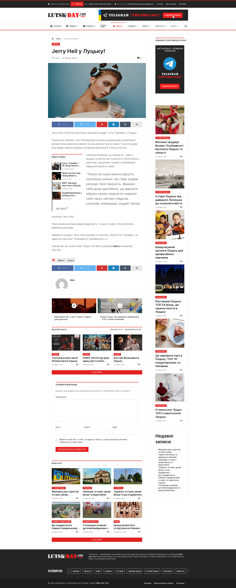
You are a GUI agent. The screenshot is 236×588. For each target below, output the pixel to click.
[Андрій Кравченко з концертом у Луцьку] (56, 196)
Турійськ (118, 488)
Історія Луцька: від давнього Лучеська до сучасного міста (168, 200)
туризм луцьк (125, 571)
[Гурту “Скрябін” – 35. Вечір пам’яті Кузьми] (56, 166)
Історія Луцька (162, 138)
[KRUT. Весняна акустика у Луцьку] (56, 186)
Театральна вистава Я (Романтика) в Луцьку (65, 359)
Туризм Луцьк (59, 488)
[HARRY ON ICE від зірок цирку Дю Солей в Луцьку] (97, 342)
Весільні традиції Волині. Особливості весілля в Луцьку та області (169, 147)
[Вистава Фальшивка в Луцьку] (128, 342)
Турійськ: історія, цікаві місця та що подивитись (128, 493)
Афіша (58, 39)
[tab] (117, 330)
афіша (61, 260)
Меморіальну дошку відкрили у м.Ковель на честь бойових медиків (137, 4)
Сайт (114, 427)
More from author (133, 329)
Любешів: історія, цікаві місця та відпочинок (97, 493)
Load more (97, 372)
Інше (117, 521)
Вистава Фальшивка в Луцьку (126, 359)
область (171, 571)
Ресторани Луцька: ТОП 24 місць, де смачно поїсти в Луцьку (168, 306)
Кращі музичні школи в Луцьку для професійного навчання (169, 252)
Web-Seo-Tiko (102, 583)
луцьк (70, 260)
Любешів (87, 488)
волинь (183, 571)
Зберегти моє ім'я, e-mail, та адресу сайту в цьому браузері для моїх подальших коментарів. (93, 440)
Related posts (117, 329)
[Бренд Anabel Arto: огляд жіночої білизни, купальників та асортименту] (128, 510)
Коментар (61, 397)
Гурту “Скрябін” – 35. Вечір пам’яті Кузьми (70, 164)
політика (158, 571)
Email (87, 427)
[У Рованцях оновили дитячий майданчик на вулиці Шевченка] (97, 510)
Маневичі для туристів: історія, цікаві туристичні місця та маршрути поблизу (65, 493)
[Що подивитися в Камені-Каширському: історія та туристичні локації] (66, 510)
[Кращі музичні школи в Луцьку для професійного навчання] (169, 224)
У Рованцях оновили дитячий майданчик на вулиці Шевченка (96, 527)
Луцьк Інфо (161, 243)
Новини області (90, 521)
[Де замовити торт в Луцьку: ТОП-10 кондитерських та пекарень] (169, 333)
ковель (99, 571)
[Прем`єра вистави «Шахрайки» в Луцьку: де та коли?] (56, 176)
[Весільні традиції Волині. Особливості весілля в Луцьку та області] (169, 119)
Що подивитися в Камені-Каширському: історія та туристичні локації (65, 527)
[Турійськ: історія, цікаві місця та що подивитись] (128, 476)
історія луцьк (143, 571)
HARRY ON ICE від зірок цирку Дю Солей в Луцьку (96, 360)
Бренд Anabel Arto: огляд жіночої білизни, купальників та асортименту (127, 527)
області (78, 571)
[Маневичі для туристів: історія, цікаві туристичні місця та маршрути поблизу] (66, 476)
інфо (89, 571)
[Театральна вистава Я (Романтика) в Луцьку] (66, 342)
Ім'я (58, 427)
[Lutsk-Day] (68, 15)
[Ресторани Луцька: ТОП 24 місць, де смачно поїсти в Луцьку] (169, 279)
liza (72, 280)
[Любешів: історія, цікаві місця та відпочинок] (97, 476)
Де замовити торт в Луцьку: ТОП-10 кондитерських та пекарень (168, 361)
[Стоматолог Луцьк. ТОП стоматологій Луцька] (169, 387)
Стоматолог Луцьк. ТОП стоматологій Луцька (168, 413)
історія (111, 571)
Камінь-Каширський (61, 521)
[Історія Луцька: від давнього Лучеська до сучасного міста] (169, 174)
